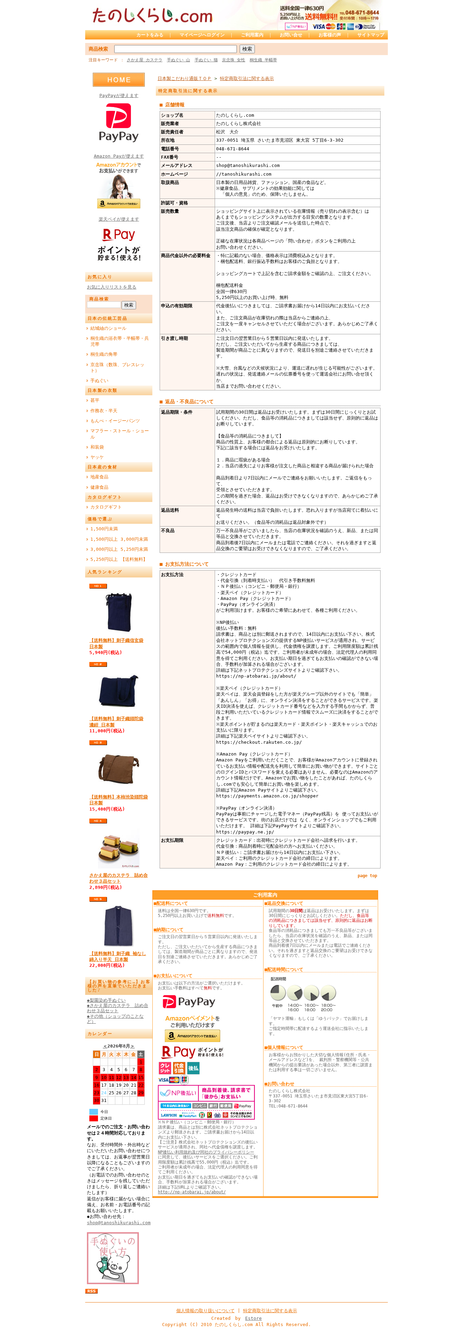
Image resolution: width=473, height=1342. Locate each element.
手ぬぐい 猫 (206, 60)
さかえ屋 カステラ (144, 60)
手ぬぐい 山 (178, 60)
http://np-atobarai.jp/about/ (192, 1192)
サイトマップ (370, 34)
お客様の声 (330, 34)
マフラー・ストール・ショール (119, 433)
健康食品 (99, 487)
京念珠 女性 (233, 60)
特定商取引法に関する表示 (247, 78)
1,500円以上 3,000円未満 (119, 539)
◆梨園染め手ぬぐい (106, 1000)
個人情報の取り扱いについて (205, 1310)
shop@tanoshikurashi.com (119, 1222)
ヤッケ (97, 457)
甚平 (94, 400)
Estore (253, 1318)
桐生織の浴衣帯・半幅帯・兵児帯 (119, 341)
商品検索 (98, 49)
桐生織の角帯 (103, 354)
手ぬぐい (99, 380)
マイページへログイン (202, 34)
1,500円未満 (104, 528)
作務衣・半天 (103, 410)
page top (367, 875)
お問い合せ (291, 34)
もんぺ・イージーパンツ (115, 420)
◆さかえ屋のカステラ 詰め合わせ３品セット (117, 1008)
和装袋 (97, 447)
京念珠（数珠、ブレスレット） (117, 367)
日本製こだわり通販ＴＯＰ (185, 78)
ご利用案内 (252, 34)
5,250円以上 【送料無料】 (119, 559)
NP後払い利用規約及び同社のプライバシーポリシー (206, 1152)
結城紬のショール (108, 328)
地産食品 (99, 476)
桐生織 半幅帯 (263, 60)
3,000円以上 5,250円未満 (119, 549)
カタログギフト (106, 507)
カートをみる (149, 34)
